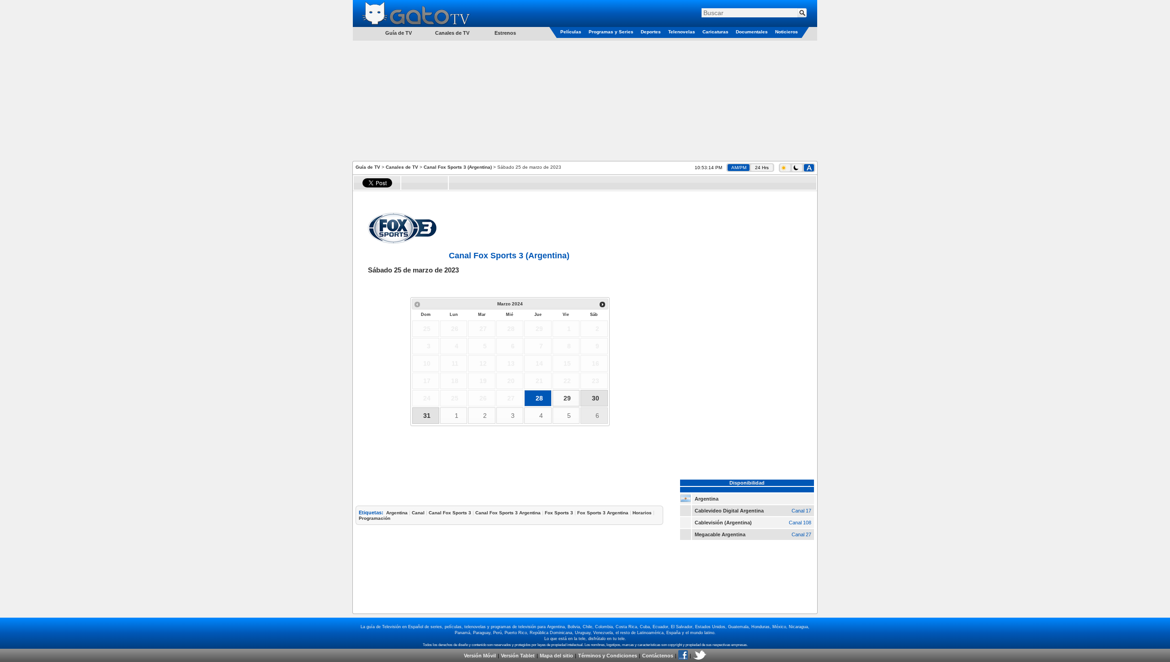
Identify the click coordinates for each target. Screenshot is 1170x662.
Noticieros (786, 31)
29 (567, 398)
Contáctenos (657, 655)
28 (539, 398)
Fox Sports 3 (559, 512)
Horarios (642, 512)
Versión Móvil (480, 655)
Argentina (397, 512)
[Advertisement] (585, 100)
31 (427, 415)
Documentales (752, 31)
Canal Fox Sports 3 (450, 512)
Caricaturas (715, 31)
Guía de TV (368, 167)
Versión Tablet (518, 655)
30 (595, 398)
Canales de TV (452, 33)
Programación (374, 518)
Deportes (651, 31)
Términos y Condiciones (607, 655)
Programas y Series (611, 31)
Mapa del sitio (556, 655)
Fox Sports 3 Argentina (602, 512)
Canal (418, 512)
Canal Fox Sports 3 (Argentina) (458, 167)
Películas (570, 31)
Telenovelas (681, 31)
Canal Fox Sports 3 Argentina (508, 512)
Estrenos (505, 33)
